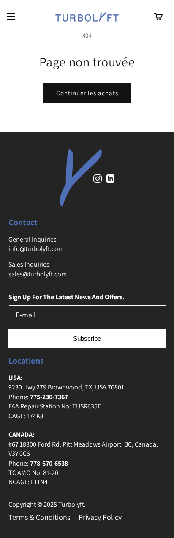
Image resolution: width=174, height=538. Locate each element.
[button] (10, 16)
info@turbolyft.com (36, 248)
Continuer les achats (87, 93)
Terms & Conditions (39, 517)
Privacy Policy (100, 517)
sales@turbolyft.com (37, 274)
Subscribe (87, 338)
